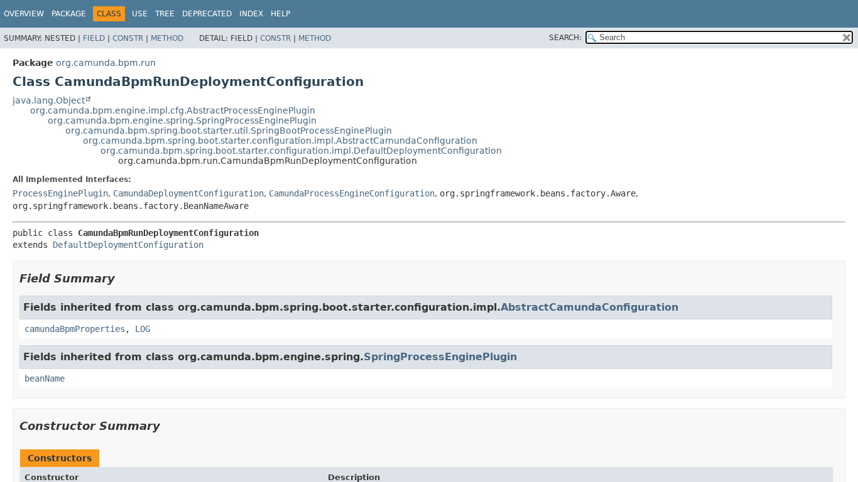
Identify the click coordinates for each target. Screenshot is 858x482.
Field (94, 38)
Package (69, 13)
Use (140, 13)
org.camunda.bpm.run (106, 63)
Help (280, 13)
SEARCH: (565, 37)
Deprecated (207, 13)
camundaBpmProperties (74, 329)
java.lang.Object (49, 100)
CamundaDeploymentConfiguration (188, 193)
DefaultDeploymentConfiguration (128, 245)
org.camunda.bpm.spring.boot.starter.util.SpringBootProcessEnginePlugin (228, 131)
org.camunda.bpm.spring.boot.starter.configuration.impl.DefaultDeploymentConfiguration (301, 151)
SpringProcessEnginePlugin (440, 357)
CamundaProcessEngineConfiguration (352, 193)
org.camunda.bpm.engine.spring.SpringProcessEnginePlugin (182, 120)
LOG (142, 329)
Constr (127, 38)
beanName (44, 378)
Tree (165, 13)
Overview (24, 13)
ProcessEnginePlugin (60, 193)
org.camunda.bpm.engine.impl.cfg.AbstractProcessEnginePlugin (172, 110)
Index (251, 13)
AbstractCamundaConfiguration (589, 307)
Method (167, 38)
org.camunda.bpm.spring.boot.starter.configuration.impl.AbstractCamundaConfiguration (280, 141)
